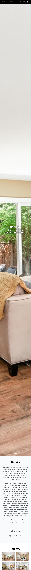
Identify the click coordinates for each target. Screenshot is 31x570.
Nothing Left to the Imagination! (14, 2)
